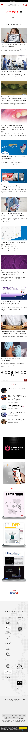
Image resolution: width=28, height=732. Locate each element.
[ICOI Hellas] (20, 683)
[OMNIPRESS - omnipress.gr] (14, 5)
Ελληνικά (12, 1)
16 (12, 375)
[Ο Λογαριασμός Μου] (23, 4)
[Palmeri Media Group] (8, 648)
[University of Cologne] (19, 623)
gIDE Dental (7, 723)
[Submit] (25, 380)
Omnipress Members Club (17, 723)
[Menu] (2, 5)
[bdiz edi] (20, 677)
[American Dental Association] (20, 666)
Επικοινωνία (10, 721)
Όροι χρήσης (6, 722)
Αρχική (3, 720)
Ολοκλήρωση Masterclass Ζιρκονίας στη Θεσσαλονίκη (17, 413)
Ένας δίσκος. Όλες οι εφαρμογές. (16, 388)
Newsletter (17, 721)
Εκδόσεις (14, 720)
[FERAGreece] (8, 666)
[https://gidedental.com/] (20, 672)
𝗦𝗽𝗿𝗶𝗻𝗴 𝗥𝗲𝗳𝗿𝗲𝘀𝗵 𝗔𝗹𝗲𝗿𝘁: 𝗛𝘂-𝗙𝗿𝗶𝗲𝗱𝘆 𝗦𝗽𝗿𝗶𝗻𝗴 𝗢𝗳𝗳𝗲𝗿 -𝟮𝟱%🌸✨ (17, 406)
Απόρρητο (18, 722)
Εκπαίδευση (8, 720)
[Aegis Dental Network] (8, 643)
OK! (23, 727)
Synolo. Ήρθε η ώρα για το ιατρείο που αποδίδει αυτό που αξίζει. (16, 420)
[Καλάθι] (26, 4)
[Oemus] (8, 638)
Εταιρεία (5, 721)
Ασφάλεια (23, 721)
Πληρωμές (12, 722)
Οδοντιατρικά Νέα (21, 720)
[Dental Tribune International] (8, 623)
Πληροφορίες (21, 730)
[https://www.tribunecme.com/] (19, 688)
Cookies (23, 722)
